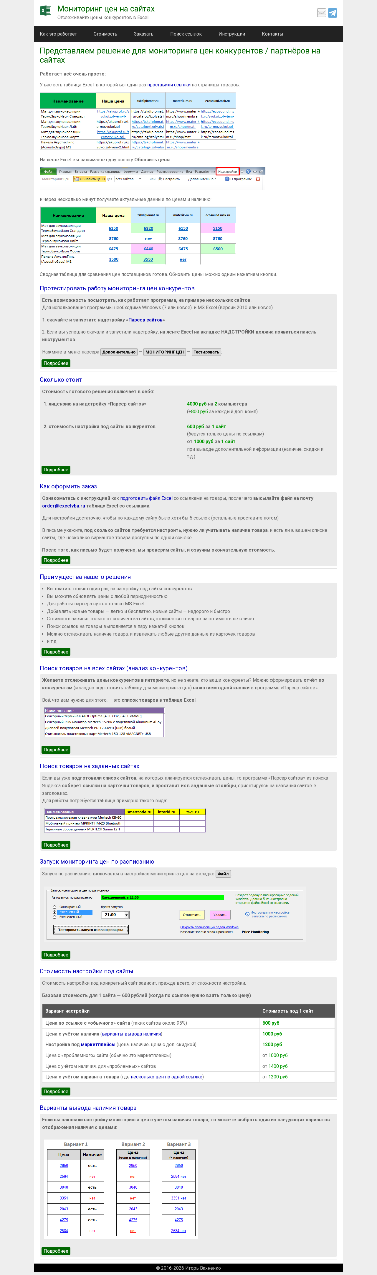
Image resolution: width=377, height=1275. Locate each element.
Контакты (272, 34)
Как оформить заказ (68, 486)
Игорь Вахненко (203, 1268)
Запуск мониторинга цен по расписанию (97, 861)
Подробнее (57, 363)
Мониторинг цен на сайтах (106, 9)
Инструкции (232, 34)
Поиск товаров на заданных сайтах (89, 766)
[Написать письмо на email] (321, 13)
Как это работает (58, 34)
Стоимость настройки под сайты (86, 971)
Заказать (143, 34)
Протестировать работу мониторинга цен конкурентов (117, 288)
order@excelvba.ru (63, 506)
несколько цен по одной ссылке (166, 1077)
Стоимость (105, 34)
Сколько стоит (61, 379)
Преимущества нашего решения (85, 576)
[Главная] (46, 10)
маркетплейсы (98, 1044)
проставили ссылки (169, 85)
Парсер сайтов (145, 320)
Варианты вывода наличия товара (88, 1107)
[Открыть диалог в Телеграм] (332, 13)
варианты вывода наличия (131, 1034)
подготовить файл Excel (146, 498)
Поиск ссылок (186, 34)
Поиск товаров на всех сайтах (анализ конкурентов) (114, 668)
